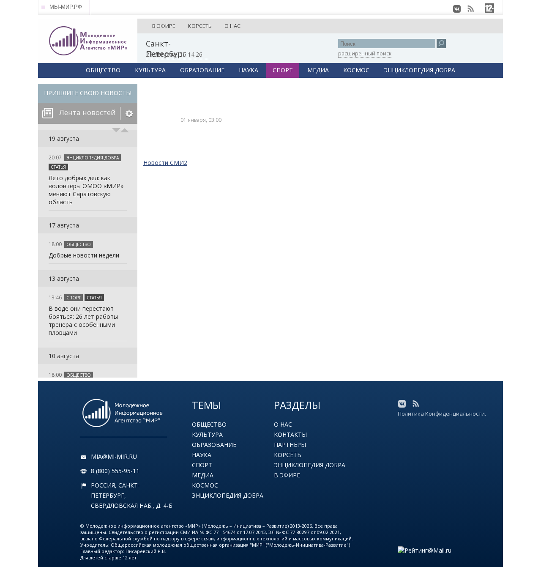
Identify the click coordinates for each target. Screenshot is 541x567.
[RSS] (470, 9)
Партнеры (290, 445)
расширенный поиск (364, 53)
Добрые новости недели (84, 255)
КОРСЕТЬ (200, 26)
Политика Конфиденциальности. (442, 413)
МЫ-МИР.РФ (65, 7)
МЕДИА (318, 70)
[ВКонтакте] (457, 9)
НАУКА (248, 70)
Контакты (290, 434)
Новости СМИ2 (165, 163)
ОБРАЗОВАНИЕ (202, 70)
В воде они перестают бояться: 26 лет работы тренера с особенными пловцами (83, 320)
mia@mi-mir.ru (114, 456)
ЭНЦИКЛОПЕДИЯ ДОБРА (419, 70)
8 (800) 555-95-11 (115, 471)
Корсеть (287, 455)
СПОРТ (283, 70)
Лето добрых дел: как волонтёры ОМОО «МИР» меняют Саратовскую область (86, 190)
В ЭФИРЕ (163, 26)
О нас (283, 424)
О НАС (232, 26)
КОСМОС (356, 70)
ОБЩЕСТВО (103, 70)
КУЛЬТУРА (150, 70)
